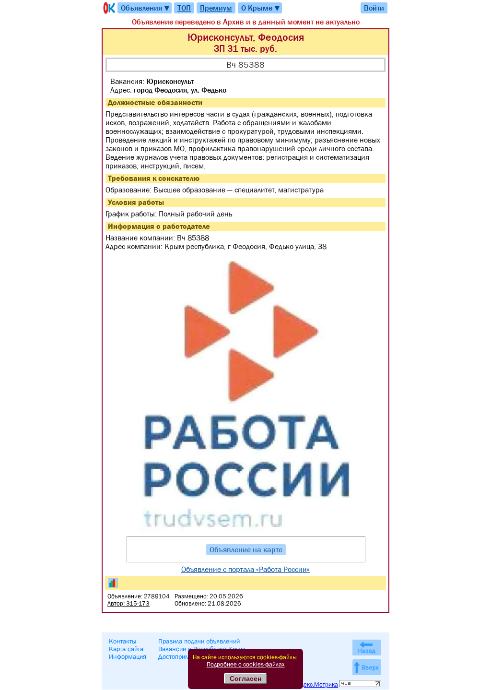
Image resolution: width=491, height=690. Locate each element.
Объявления (146, 7)
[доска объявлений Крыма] (108, 8)
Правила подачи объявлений (199, 641)
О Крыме (261, 7)
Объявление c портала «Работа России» (245, 569)
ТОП (184, 7)
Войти (374, 7)
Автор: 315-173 (128, 603)
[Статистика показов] (113, 583)
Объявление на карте (246, 549)
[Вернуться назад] (366, 647)
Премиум (216, 7)
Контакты (123, 641)
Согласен (245, 678)
